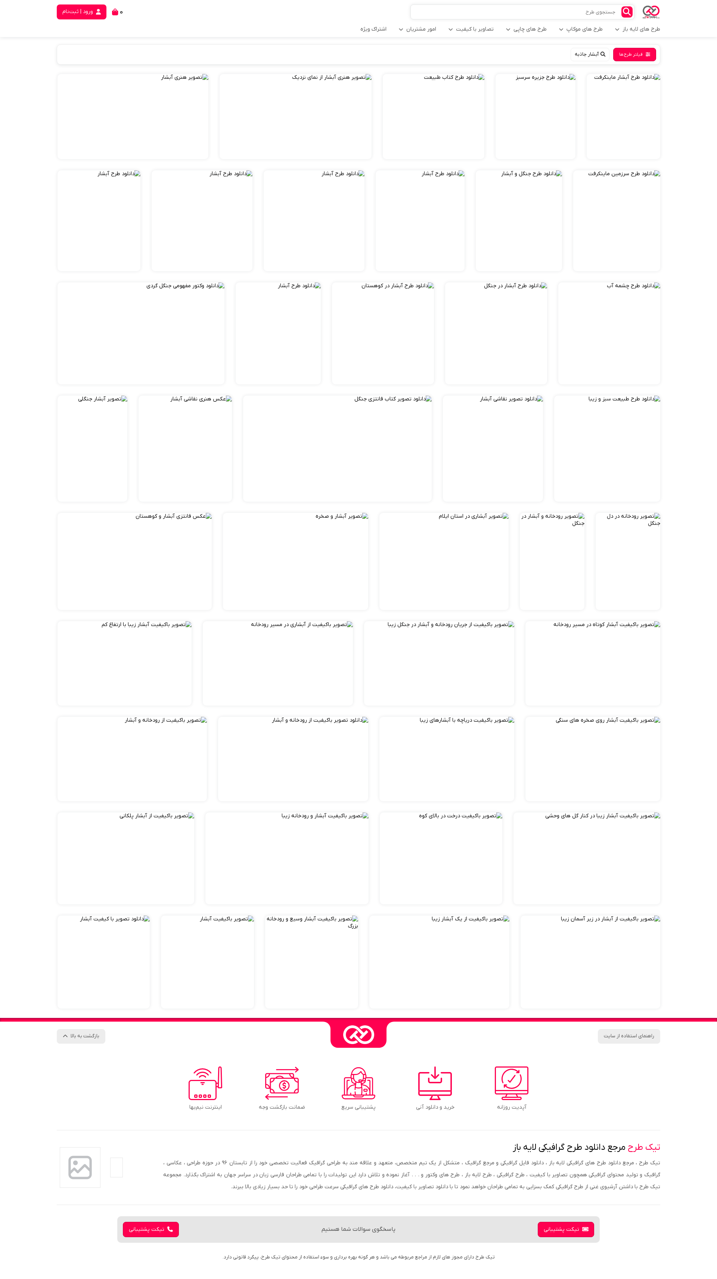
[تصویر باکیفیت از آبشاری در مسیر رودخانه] (278, 663)
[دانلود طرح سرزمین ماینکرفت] (616, 220)
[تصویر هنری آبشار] (133, 116)
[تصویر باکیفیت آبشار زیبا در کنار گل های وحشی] (586, 858)
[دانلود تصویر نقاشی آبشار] (493, 449)
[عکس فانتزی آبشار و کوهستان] (135, 561)
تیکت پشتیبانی (561, 1229)
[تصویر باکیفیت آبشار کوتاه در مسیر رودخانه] (592, 663)
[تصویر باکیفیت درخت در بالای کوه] (441, 858)
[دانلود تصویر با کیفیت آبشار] (104, 962)
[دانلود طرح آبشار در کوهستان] (383, 333)
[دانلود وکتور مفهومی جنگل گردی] (141, 333)
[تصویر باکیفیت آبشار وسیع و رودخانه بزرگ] (311, 962)
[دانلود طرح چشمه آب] (609, 333)
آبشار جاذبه (587, 54)
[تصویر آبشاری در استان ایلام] (444, 561)
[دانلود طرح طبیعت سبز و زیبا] (607, 449)
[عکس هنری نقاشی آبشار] (185, 449)
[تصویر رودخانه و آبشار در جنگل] (552, 561)
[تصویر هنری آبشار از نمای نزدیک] (296, 116)
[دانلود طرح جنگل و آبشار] (519, 220)
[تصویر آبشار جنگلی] (92, 449)
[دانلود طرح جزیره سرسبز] (535, 116)
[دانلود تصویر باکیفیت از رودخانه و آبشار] (293, 759)
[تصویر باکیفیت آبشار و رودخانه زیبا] (287, 858)
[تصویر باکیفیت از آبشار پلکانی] (126, 858)
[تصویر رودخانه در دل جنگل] (628, 561)
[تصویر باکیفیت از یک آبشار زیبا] (439, 962)
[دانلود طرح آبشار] (420, 220)
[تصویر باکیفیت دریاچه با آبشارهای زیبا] (446, 759)
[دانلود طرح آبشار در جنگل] (496, 333)
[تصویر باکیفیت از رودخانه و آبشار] (132, 759)
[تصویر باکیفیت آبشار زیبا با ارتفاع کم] (125, 663)
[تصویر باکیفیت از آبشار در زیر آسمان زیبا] (590, 962)
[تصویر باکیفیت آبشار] (207, 962)
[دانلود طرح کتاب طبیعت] (433, 116)
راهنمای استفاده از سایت (629, 1036)
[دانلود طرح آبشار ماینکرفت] (623, 116)
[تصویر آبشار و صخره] (295, 561)
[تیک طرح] (358, 1034)
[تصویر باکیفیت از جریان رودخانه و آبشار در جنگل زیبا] (439, 663)
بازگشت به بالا (85, 1036)
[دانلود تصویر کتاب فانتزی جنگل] (337, 449)
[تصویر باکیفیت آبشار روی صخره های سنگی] (592, 759)
